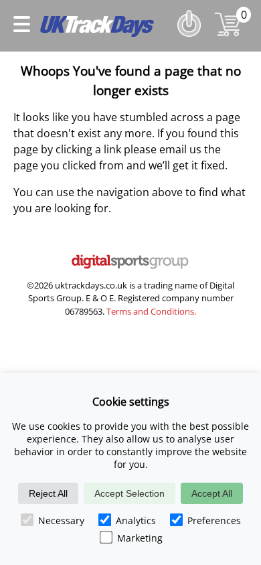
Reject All (48, 493)
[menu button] (22, 26)
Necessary (61, 520)
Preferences (214, 520)
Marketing (140, 538)
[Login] (192, 39)
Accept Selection (129, 493)
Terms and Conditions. (151, 311)
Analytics (136, 520)
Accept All (211, 493)
